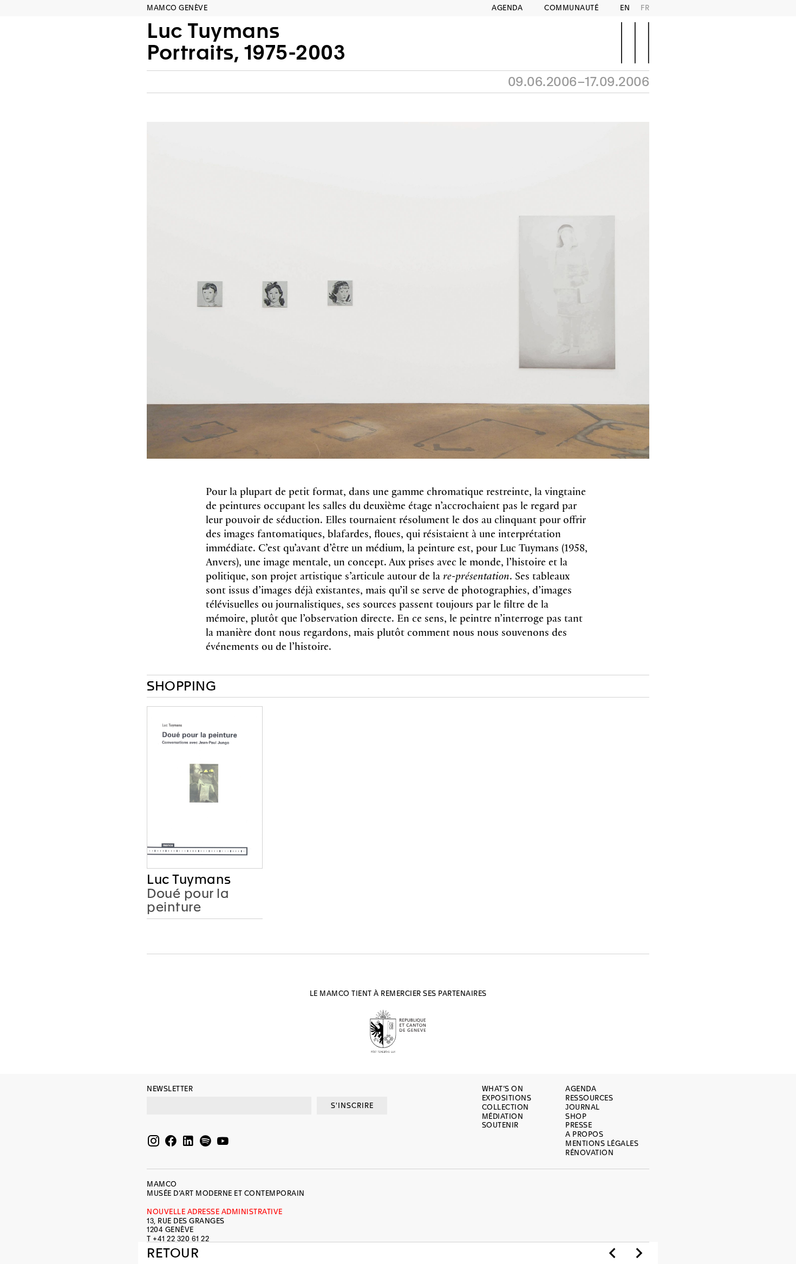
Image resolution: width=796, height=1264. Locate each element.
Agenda (507, 8)
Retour (173, 1253)
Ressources (589, 1098)
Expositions (507, 1098)
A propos (584, 1134)
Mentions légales (601, 1143)
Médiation (503, 1116)
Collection (505, 1107)
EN (625, 8)
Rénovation (589, 1153)
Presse (578, 1125)
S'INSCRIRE (352, 1106)
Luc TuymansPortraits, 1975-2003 (246, 41)
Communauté (571, 8)
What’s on (503, 1089)
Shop (575, 1116)
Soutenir (500, 1125)
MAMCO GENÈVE (177, 8)
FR (645, 8)
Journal (582, 1107)
